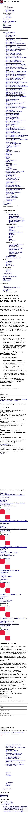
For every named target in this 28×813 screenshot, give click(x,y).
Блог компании (10, 11)
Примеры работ (10, 10)
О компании (9, 7)
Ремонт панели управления (13, 79)
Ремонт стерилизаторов (12, 121)
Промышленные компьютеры (14, 753)
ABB (7, 149)
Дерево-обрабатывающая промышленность (13, 177)
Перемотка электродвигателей (14, 40)
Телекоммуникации (11, 196)
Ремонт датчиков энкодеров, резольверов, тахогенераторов (14, 54)
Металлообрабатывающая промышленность (13, 181)
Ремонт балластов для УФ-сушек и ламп (17, 47)
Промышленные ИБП (12, 750)
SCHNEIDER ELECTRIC (13, 146)
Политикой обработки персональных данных (13, 399)
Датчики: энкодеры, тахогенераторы (16, 747)
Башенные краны (10, 175)
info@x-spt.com (7, 22)
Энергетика (9, 200)
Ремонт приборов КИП (12, 83)
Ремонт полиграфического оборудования (17, 82)
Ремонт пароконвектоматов (13, 81)
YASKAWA (9, 165)
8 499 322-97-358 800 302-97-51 (7, 26)
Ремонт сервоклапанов (12, 115)
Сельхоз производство (12, 195)
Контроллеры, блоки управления (15, 764)
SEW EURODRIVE (11, 160)
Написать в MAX (8, 803)
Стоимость (9, 17)
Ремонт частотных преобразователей (16, 129)
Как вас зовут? (4, 394)
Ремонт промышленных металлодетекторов (12, 99)
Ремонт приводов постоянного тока (15, 85)
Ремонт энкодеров (11, 142)
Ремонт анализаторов (12, 46)
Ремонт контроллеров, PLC (13, 63)
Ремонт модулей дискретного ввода (15, 72)
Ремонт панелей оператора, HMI (14, 78)
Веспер (8, 161)
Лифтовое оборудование (12, 179)
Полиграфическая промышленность (15, 188)
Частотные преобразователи (13, 744)
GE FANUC (9, 150)
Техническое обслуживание (13, 257)
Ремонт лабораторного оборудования (16, 64)
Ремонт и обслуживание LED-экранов (16, 57)
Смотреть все (3, 493)
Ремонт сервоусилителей (12, 118)
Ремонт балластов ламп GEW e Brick (16, 49)
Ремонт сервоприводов (12, 117)
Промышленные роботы (12, 756)
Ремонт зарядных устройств (13, 56)
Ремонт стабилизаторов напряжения (16, 120)
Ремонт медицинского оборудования (16, 71)
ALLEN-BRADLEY (11, 164)
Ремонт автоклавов (11, 42)
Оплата (8, 16)
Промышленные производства (14, 189)
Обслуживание (7, 203)
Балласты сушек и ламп (12, 758)
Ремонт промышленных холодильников (16, 107)
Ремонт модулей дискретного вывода (16, 74)
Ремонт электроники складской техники (17, 135)
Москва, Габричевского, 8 (10, 21)
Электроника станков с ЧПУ (13, 762)
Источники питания (11, 751)
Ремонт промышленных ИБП (14, 88)
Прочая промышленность (13, 190)
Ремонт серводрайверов (12, 114)
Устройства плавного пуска (13, 757)
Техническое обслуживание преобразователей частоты (13, 144)
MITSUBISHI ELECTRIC (13, 152)
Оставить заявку (4, 804)
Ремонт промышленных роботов (15, 106)
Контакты (5, 18)
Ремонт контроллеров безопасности (15, 61)
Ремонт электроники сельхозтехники (16, 133)
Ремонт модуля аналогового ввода (15, 75)
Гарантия (8, 14)
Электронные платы (11, 765)
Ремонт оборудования (9, 32)
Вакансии (8, 9)
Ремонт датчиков (10, 52)
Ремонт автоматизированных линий (16, 43)
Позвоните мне (4, 29)
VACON (8, 167)
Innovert (8, 153)
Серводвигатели (10, 746)
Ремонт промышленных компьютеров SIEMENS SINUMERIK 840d (16, 91)
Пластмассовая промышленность (15, 186)
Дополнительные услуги (12, 256)
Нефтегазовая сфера (11, 183)
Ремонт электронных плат (13, 138)
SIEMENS (9, 147)
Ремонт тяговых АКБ (12, 124)
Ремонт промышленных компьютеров (16, 89)
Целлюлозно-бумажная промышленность (12, 198)
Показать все (12, 223)
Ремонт (5, 201)
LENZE (8, 156)
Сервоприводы (10, 749)
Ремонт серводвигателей (12, 113)
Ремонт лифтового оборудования (15, 67)
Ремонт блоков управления (13, 50)
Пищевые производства (12, 185)
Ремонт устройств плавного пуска (15, 127)
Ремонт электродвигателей (13, 132)
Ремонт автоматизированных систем (16, 45)
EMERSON (9, 163)
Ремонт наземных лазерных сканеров (16, 77)
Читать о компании (5, 444)
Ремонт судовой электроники (14, 122)
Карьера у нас (3, 453)
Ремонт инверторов (11, 58)
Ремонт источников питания (13, 60)
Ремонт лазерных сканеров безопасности (17, 65)
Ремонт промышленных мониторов (15, 102)
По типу (8, 33)
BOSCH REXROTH (11, 170)
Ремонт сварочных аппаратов (14, 111)
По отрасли (9, 36)
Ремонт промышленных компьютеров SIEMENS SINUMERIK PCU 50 (16, 94)
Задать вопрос (4, 696)
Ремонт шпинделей (11, 131)
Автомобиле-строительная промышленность (13, 173)
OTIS (7, 158)
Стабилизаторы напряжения (13, 754)
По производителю (11, 35)
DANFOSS (9, 154)
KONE (8, 157)
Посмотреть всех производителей (15, 171)
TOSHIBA (9, 168)
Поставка (5, 204)
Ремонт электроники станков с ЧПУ (15, 136)
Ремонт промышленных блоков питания (17, 86)
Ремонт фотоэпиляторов (12, 128)
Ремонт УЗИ (9, 125)
